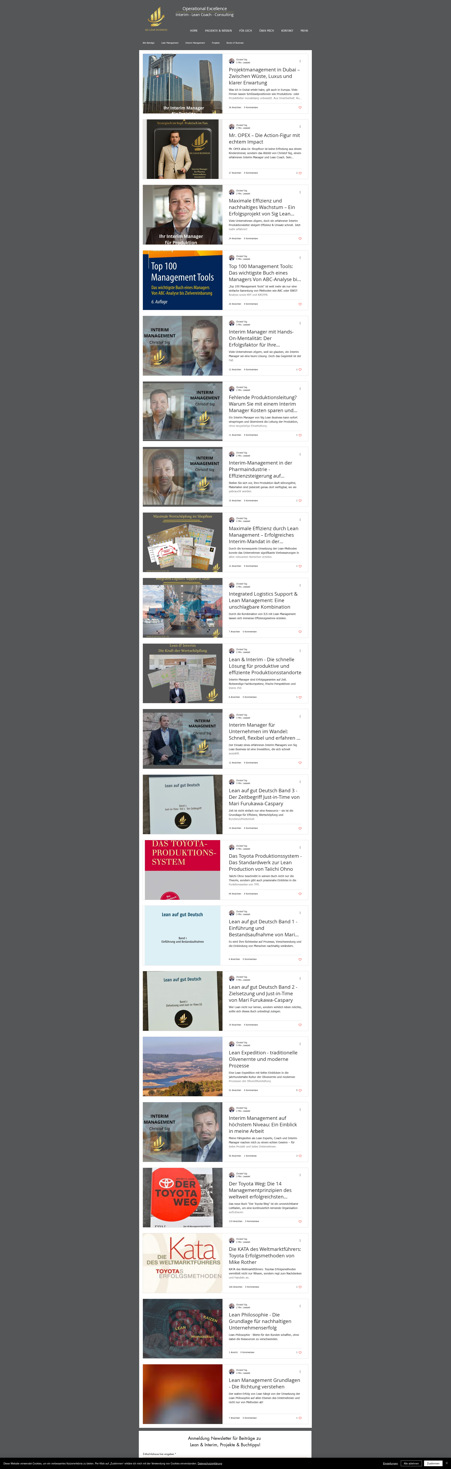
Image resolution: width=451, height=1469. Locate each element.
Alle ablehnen (411, 1463)
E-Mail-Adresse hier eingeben (182, 749)
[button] (285, 694)
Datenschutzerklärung (210, 1463)
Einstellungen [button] (390, 1463)
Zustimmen (433, 1463)
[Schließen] (447, 1463)
